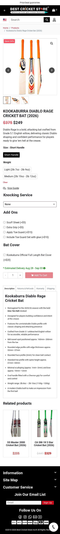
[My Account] (53, 20)
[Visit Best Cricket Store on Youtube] (39, 516)
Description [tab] (9, 288)
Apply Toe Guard (19, 232)
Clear (5, 182)
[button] (4, 10)
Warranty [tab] (40, 288)
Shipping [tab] (50, 288)
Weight (7, 162)
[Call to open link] (53, 527)
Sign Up (48, 502)
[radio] (11, 155)
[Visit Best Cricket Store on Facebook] (20, 516)
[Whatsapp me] (30, 516)
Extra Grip (15, 227)
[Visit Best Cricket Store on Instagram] (25, 516)
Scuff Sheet (16, 222)
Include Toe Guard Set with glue (28, 237)
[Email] (34, 516)
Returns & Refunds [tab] (25, 288)
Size (13, 147)
